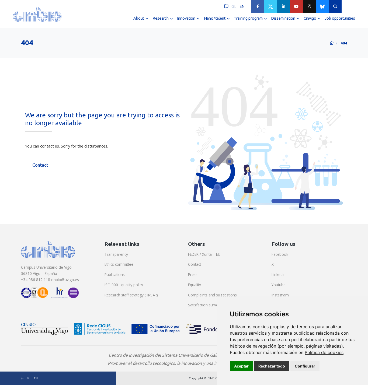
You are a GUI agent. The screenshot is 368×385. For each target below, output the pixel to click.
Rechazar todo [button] (271, 366)
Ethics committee (119, 264)
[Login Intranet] (348, 6)
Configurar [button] (305, 366)
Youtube (279, 284)
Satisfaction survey (204, 304)
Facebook (280, 254)
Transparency (116, 254)
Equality (194, 284)
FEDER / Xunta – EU (204, 254)
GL (233, 6)
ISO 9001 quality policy (124, 284)
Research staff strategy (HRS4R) (131, 295)
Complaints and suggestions (212, 295)
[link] (324, 352)
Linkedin (279, 274)
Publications (115, 274)
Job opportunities (340, 18)
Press (192, 274)
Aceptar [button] (241, 366)
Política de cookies (324, 352)
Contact (40, 165)
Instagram (280, 295)
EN (242, 6)
